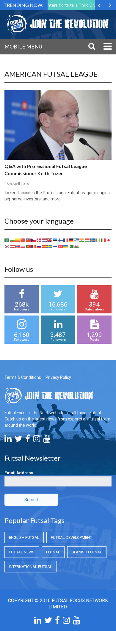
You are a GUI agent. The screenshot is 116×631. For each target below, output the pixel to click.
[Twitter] (18, 440)
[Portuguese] (28, 246)
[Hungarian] (87, 240)
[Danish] (39, 240)
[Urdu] (71, 246)
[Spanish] (44, 246)
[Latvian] (12, 246)
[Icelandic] (92, 240)
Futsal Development (71, 537)
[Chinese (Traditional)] (28, 240)
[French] (66, 240)
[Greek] (76, 240)
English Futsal (24, 537)
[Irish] (98, 240)
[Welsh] (76, 246)
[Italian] (103, 240)
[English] (50, 240)
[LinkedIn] (8, 440)
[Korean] (7, 246)
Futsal (53, 552)
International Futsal (30, 566)
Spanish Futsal (87, 552)
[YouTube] (46, 440)
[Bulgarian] (12, 240)
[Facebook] (27, 440)
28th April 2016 (16, 183)
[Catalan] (18, 240)
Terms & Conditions (22, 377)
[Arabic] (7, 240)
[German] (71, 240)
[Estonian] (55, 240)
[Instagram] (36, 440)
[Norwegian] (18, 246)
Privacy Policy (58, 377)
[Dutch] (44, 240)
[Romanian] (34, 246)
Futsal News (22, 552)
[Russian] (39, 246)
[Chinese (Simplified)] (23, 240)
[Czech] (34, 240)
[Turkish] (60, 246)
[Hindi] (82, 240)
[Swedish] (50, 246)
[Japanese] (109, 240)
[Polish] (23, 246)
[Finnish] (60, 240)
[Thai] (55, 246)
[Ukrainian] (66, 246)
